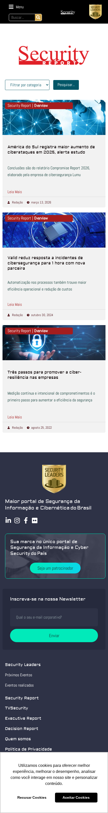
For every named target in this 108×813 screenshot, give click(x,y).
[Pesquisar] (38, 17)
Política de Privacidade (28, 749)
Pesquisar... (66, 84)
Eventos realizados (19, 685)
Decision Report (21, 728)
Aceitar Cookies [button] (76, 797)
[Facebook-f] (26, 520)
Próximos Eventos (18, 675)
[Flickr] (34, 520)
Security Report (22, 698)
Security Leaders (23, 664)
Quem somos (18, 739)
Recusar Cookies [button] (31, 797)
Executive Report (23, 718)
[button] (16, 7)
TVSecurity (16, 708)
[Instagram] (17, 520)
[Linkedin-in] (8, 520)
